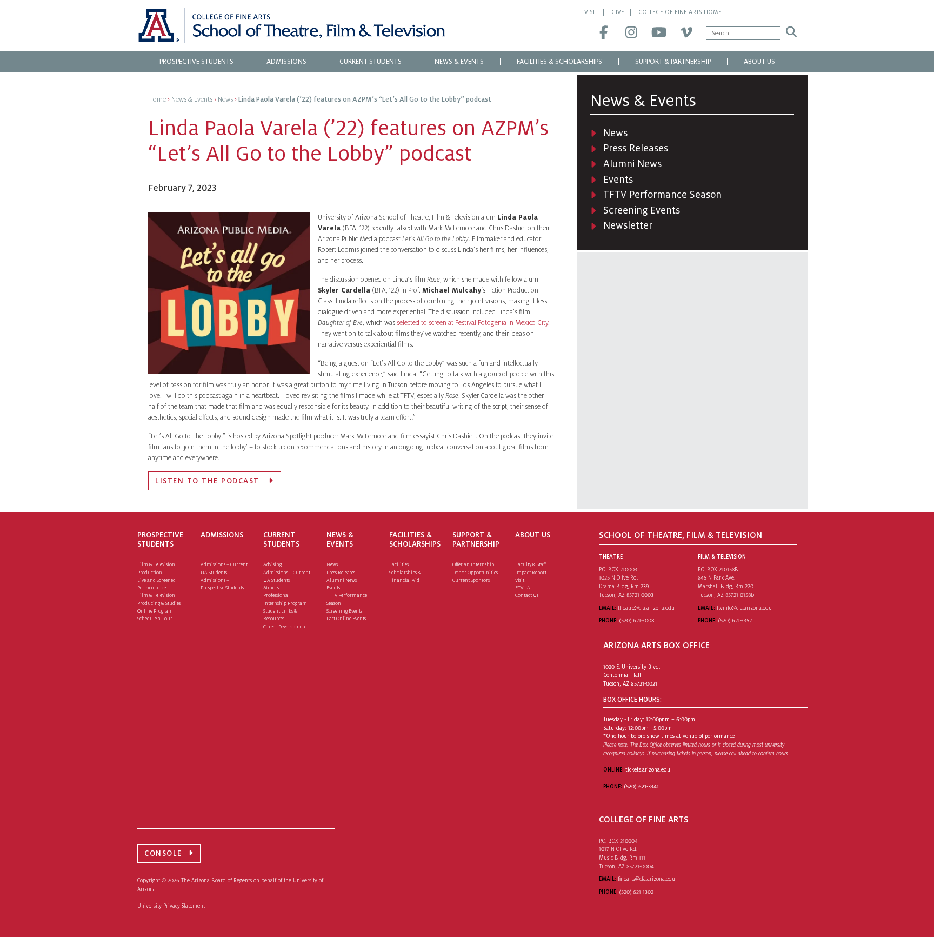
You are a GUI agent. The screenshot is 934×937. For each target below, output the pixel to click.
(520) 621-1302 (636, 892)
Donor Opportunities (475, 572)
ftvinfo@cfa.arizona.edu (744, 608)
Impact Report (530, 572)
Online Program (155, 611)
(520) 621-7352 (735, 620)
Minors (271, 587)
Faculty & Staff (530, 564)
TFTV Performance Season (662, 194)
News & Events (459, 61)
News (615, 133)
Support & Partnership (673, 61)
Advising (272, 564)
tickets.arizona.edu (647, 770)
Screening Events (641, 210)
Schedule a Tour (154, 618)
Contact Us (526, 595)
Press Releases (635, 148)
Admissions (286, 61)
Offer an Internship (473, 564)
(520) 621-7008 (636, 620)
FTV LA (522, 587)
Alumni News (632, 163)
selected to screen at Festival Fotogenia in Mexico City (472, 323)
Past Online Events (346, 618)
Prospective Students (196, 61)
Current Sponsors (471, 580)
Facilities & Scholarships (559, 61)
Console (163, 853)
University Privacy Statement (171, 906)
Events (618, 179)
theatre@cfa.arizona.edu (646, 608)
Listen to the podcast (208, 481)
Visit (590, 12)
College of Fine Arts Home (680, 12)
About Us (759, 61)
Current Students (370, 61)
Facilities (399, 564)
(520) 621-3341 (641, 786)
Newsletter (627, 225)
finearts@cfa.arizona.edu (646, 879)
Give (617, 12)
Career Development (285, 626)
